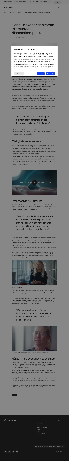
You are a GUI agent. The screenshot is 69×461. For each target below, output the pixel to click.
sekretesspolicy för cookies (20, 67)
